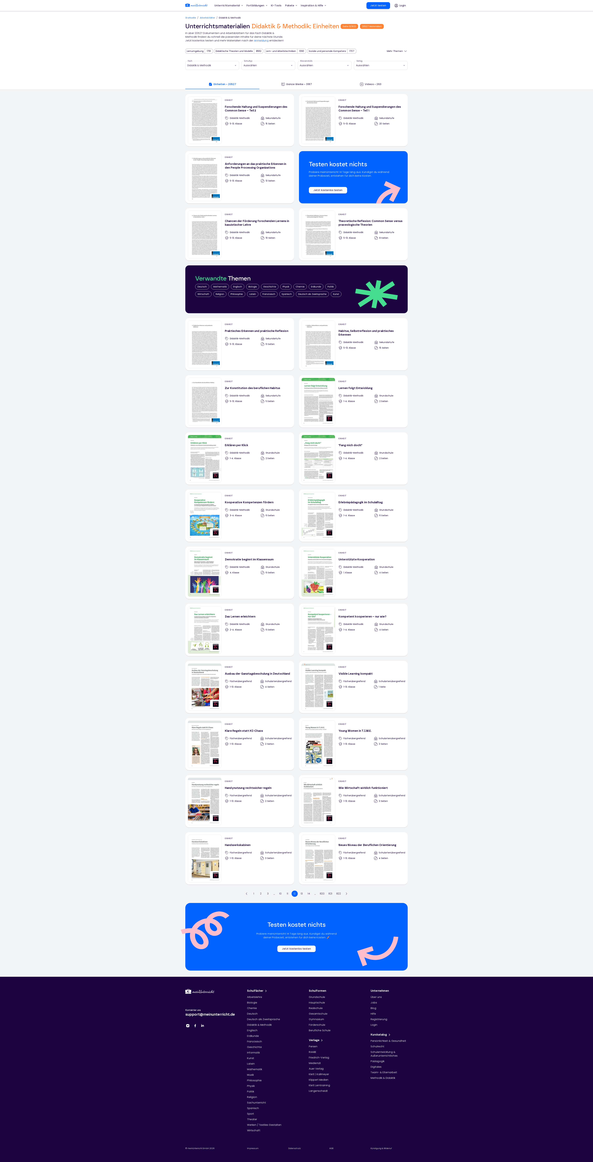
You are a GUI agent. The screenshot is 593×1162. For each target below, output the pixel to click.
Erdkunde (316, 286)
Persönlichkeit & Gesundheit (388, 1041)
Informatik (253, 1052)
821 (330, 893)
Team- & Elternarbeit (384, 1072)
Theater (252, 1119)
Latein (252, 294)
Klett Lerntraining (319, 1085)
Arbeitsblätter (207, 17)
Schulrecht (377, 1046)
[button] (276, 5)
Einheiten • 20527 (225, 84)
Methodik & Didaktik (383, 1078)
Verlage (314, 1040)
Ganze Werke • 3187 (299, 84)
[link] (196, 5)
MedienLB (315, 1063)
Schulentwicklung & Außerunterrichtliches (384, 1053)
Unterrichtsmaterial (227, 5)
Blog (373, 1008)
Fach (190, 61)
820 (322, 893)
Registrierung (379, 1019)
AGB (331, 1148)
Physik (286, 286)
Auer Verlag (316, 1068)
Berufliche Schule (320, 1030)
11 (287, 893)
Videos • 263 (373, 84)
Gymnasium (316, 1019)
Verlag (359, 61)
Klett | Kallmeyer (319, 1074)
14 (309, 893)
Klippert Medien (318, 1080)
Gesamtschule (318, 1013)
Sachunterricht (256, 1102)
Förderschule (317, 1025)
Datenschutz (294, 1148)
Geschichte (269, 286)
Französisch (269, 294)
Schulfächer (255, 991)
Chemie (300, 286)
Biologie (252, 286)
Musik (250, 1075)
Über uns (376, 997)
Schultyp (248, 61)
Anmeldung (261, 40)
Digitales (376, 1067)
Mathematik (220, 286)
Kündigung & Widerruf (381, 1148)
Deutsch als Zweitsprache (312, 294)
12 (295, 893)
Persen (313, 1046)
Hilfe (373, 1013)
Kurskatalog (379, 1034)
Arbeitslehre (254, 997)
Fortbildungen (255, 5)
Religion (220, 294)
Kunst (336, 294)
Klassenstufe (306, 61)
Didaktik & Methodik (259, 1025)
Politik (331, 286)
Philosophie (237, 294)
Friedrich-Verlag (319, 1057)
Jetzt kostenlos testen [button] (327, 190)
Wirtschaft (203, 294)
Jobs (374, 1002)
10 (280, 893)
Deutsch (202, 286)
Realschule (316, 1008)
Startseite (190, 17)
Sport (250, 1114)
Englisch (237, 286)
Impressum (253, 1148)
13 (302, 893)
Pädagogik (378, 1061)
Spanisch (287, 294)
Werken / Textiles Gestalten (264, 1125)
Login (374, 1025)
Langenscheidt (318, 1091)
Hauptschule (317, 1002)
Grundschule (317, 997)
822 (338, 893)
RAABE (312, 1052)
